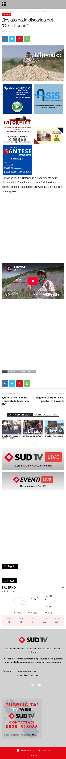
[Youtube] (40, 685)
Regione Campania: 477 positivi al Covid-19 (50, 399)
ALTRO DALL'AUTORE (46, 415)
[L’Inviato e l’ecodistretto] (54, 427)
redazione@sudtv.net (27, 671)
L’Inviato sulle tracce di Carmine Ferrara (11, 437)
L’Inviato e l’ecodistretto (54, 436)
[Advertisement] (33, 230)
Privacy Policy (27, 750)
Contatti (46, 750)
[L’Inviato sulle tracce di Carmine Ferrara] (11, 427)
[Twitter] (33, 685)
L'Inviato (12, 11)
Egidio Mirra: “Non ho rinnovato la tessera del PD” (16, 401)
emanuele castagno (17, 372)
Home (4, 11)
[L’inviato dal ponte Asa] (33, 427)
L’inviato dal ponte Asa (32, 436)
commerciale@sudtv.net (27, 675)
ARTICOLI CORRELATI (19, 415)
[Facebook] (27, 685)
